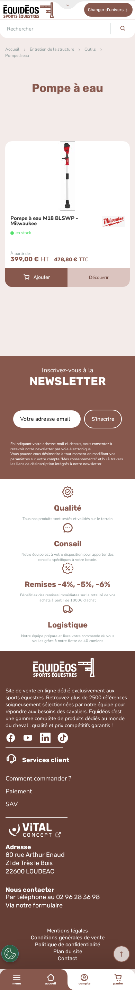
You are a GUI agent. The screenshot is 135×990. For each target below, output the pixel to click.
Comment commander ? (38, 778)
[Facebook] (12, 738)
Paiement (19, 791)
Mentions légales (67, 931)
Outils (90, 49)
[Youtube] (29, 738)
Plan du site (67, 951)
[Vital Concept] (36, 831)
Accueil (12, 49)
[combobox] (55, 29)
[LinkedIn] (46, 738)
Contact (67, 958)
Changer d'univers (106, 9)
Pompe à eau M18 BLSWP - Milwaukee (44, 221)
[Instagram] (63, 738)
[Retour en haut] (121, 954)
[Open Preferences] (10, 953)
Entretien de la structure (52, 49)
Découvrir (99, 277)
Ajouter (42, 277)
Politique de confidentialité (67, 944)
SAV (12, 804)
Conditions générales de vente (68, 937)
